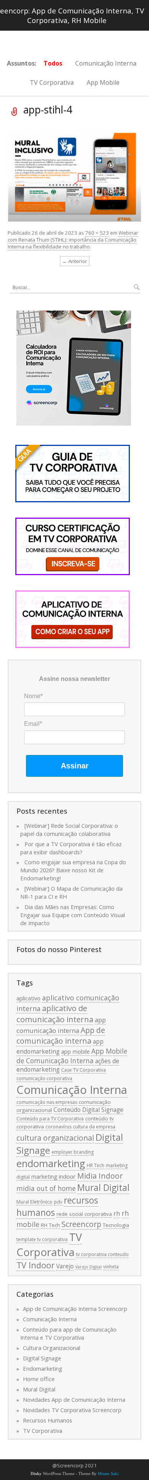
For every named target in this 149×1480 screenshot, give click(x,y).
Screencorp (81, 1224)
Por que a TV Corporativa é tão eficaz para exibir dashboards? (70, 848)
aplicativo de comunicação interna (54, 1013)
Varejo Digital (88, 1267)
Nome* (33, 696)
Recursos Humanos (47, 1420)
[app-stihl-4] (74, 175)
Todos (53, 63)
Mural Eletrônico (34, 1202)
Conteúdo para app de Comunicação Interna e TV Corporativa (68, 1333)
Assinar (75, 765)
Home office (39, 1379)
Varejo (65, 1266)
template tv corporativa (42, 1239)
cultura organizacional (55, 1138)
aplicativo (28, 998)
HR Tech (95, 1165)
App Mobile (103, 82)
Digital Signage (42, 1358)
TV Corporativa (52, 82)
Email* (33, 723)
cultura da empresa (94, 1126)
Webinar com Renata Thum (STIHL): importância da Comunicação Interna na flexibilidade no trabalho (73, 239)
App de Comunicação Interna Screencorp (75, 1308)
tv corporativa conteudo (102, 1254)
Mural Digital (103, 1187)
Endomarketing (42, 1368)
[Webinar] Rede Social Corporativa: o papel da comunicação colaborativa (69, 829)
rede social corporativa (84, 1213)
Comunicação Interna (105, 63)
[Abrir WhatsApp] (129, 1460)
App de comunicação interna (60, 1035)
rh (116, 1213)
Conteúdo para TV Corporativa (50, 1118)
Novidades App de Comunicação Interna (74, 1399)
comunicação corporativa (44, 1078)
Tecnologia (116, 1225)
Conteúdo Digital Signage (88, 1109)
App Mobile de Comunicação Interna (71, 1055)
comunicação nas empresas (46, 1102)
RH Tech (50, 1225)
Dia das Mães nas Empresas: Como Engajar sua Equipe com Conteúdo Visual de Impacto (72, 915)
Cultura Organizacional (51, 1348)
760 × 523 (97, 232)
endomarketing (50, 1163)
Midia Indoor (100, 1176)
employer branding (73, 1152)
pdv (58, 1202)
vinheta (111, 1266)
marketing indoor (53, 1176)
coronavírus (58, 1126)
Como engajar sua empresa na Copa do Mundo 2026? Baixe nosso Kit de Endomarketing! (73, 870)
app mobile (75, 1051)
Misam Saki (108, 1474)
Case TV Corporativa (83, 1070)
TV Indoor (35, 1265)
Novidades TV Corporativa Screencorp (72, 1410)
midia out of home (46, 1188)
